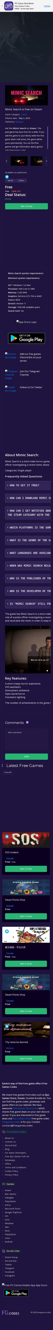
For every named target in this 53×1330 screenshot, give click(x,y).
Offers (8, 1163)
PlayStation (10, 1234)
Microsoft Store (12, 1208)
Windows (19, 121)
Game (21, 180)
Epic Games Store (22, 1118)
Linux (7, 1238)
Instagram (10, 1275)
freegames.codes (11, 1121)
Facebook (9, 1272)
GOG (7, 1219)
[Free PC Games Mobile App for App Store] (26, 322)
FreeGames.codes (16, 1131)
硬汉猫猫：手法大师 (15, 947)
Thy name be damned (16, 1042)
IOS (6, 1216)
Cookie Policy (11, 1171)
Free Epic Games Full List (17, 1156)
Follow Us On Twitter (31, 387)
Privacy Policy (11, 1174)
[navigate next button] (46, 161)
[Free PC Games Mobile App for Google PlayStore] (26, 338)
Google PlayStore (13, 1212)
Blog (7, 1149)
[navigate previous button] (6, 161)
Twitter (8, 1264)
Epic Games (10, 1194)
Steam (24, 114)
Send (26, 756)
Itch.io (10, 1048)
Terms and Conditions (15, 1167)
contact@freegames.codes (17, 1125)
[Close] (2, 6)
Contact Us (10, 1141)
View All (7, 772)
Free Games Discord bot (25, 1108)
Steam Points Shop (15, 899)
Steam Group (11, 1257)
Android (8, 1241)
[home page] (10, 1313)
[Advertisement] (26, 52)
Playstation (10, 1201)
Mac (7, 1227)
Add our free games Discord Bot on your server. (30, 357)
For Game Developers (15, 1152)
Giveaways (10, 1160)
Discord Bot (11, 1145)
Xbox (7, 1230)
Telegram (9, 1268)
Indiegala (9, 1197)
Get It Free (26, 206)
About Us (9, 1138)
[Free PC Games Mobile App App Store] (24, 1285)
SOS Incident (11, 852)
